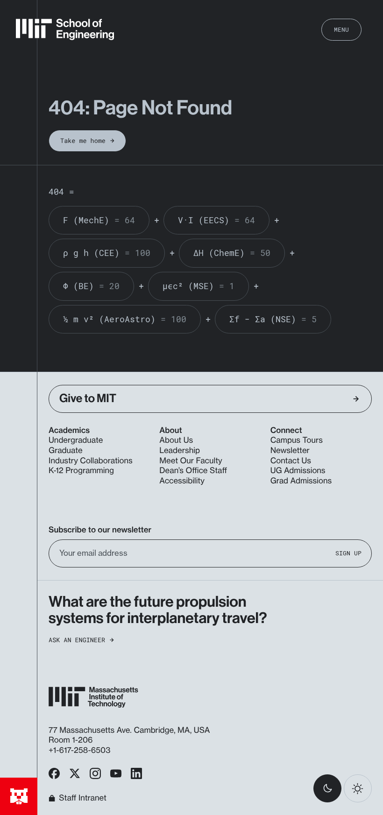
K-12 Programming (81, 470)
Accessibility (182, 481)
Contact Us (290, 461)
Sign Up (348, 553)
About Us (176, 440)
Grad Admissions (301, 481)
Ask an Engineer (77, 640)
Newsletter (290, 450)
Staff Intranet (82, 798)
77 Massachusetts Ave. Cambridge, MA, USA (130, 730)
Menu (341, 29)
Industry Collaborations (91, 461)
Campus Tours (296, 440)
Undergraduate (76, 440)
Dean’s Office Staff (193, 470)
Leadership (179, 450)
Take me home (83, 140)
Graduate (66, 450)
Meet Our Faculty (190, 461)
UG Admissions (298, 470)
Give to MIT (87, 398)
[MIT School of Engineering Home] (65, 29)
